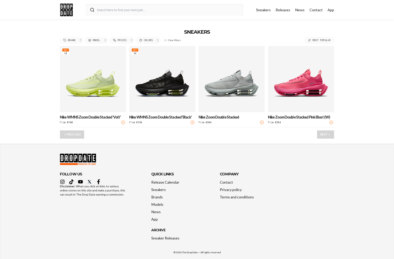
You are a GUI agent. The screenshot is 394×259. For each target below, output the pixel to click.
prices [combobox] (122, 40)
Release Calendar (165, 182)
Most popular (322, 40)
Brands (157, 197)
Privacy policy (231, 189)
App (331, 10)
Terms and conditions (237, 197)
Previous (73, 134)
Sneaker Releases (165, 238)
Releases (283, 10)
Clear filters (174, 40)
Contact (316, 10)
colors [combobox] (148, 40)
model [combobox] (96, 40)
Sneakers (263, 10)
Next (324, 134)
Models (157, 204)
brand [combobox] (72, 40)
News (300, 10)
